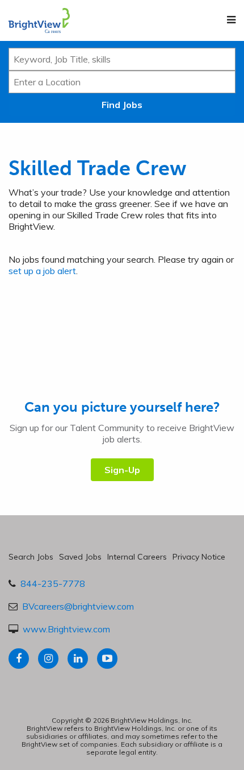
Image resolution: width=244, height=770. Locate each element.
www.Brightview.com (66, 629)
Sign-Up (122, 469)
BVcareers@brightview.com (78, 606)
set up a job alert (42, 270)
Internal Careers (137, 557)
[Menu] (231, 20)
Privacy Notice (199, 557)
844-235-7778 (52, 583)
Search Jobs (31, 557)
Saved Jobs (80, 557)
